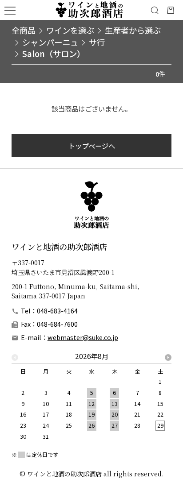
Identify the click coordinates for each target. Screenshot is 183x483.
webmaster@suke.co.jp (83, 337)
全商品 (24, 30)
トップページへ (91, 146)
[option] (92, 399)
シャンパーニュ (50, 42)
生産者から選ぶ (133, 30)
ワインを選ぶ (70, 30)
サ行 (97, 42)
